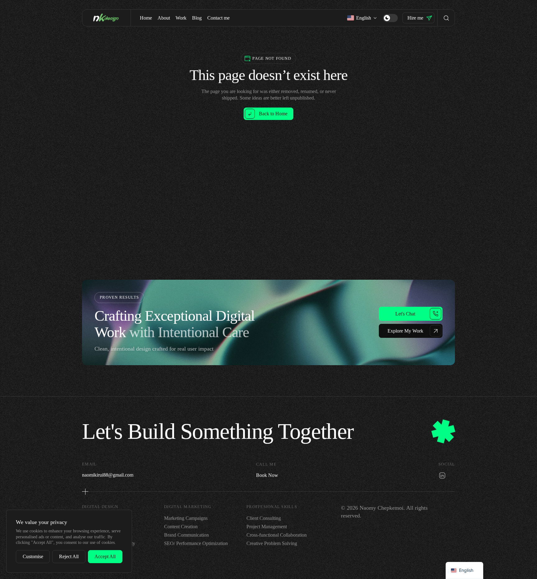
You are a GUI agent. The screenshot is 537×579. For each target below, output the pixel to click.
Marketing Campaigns (186, 518)
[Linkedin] (442, 475)
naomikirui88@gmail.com (107, 474)
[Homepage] (106, 18)
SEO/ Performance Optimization (196, 543)
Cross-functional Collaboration (276, 535)
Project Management (266, 526)
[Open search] (446, 18)
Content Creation (181, 526)
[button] (390, 18)
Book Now (267, 474)
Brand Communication (186, 535)
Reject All (69, 556)
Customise (33, 556)
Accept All (105, 556)
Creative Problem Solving (271, 543)
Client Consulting (263, 518)
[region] (69, 541)
